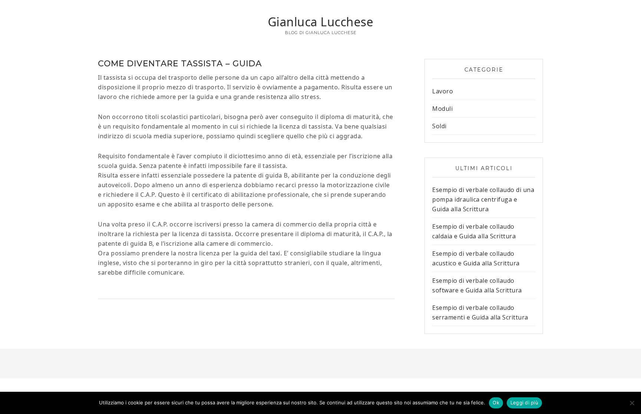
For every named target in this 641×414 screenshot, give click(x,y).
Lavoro (442, 91)
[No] (631, 403)
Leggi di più (524, 402)
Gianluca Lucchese (321, 22)
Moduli (442, 109)
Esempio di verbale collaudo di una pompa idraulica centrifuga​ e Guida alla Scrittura (483, 199)
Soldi (439, 126)
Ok (496, 402)
